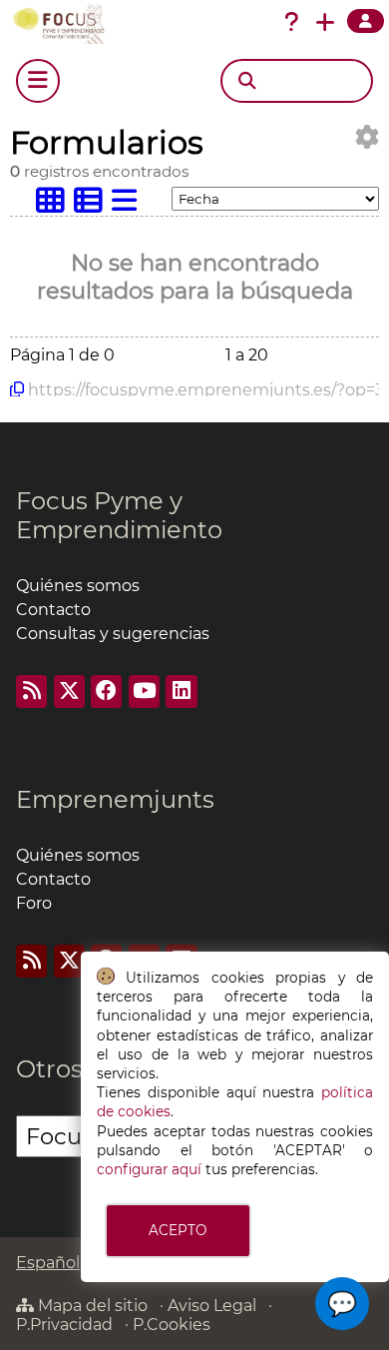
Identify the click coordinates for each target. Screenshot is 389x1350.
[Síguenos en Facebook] (106, 691)
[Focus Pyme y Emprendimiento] (63, 24)
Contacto (53, 609)
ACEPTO (177, 1230)
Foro (34, 903)
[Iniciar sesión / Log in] (365, 21)
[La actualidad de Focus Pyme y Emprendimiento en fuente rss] (31, 691)
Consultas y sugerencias (112, 633)
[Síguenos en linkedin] (181, 691)
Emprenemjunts (115, 799)
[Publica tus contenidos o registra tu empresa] (325, 22)
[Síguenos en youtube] (144, 691)
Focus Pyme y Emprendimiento (119, 515)
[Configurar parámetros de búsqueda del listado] (367, 137)
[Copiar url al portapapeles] (17, 389)
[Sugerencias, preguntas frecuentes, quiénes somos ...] (291, 22)
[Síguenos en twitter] (69, 691)
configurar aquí (149, 1169)
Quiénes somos (78, 585)
